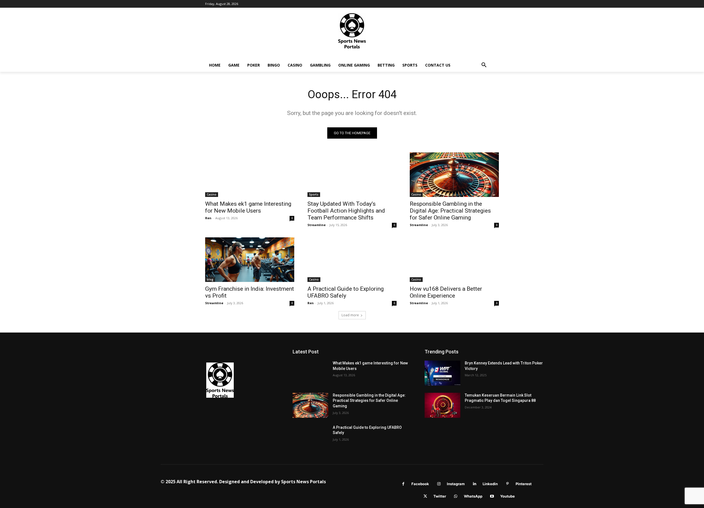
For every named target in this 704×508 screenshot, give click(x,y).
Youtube (507, 496)
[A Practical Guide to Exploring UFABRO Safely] (352, 259)
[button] (484, 65)
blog (210, 279)
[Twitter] (425, 496)
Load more (350, 315)
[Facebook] (403, 484)
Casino (211, 194)
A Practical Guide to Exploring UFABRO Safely (345, 292)
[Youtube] (492, 496)
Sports (313, 194)
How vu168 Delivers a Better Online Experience (446, 292)
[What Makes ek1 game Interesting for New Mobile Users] (249, 174)
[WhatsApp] (456, 496)
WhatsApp (473, 496)
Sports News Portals (303, 482)
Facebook (420, 484)
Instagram (456, 484)
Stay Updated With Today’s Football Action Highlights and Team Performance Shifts (346, 211)
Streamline (316, 225)
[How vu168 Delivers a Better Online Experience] (454, 259)
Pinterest (524, 484)
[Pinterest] (507, 484)
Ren (208, 218)
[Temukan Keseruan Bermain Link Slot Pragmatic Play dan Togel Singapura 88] (442, 405)
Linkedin (490, 484)
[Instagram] (439, 484)
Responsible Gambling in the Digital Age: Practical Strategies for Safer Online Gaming (450, 211)
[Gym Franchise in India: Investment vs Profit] (249, 259)
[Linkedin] (474, 484)
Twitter (439, 496)
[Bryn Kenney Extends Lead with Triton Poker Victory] (442, 373)
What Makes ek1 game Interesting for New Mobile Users (248, 207)
